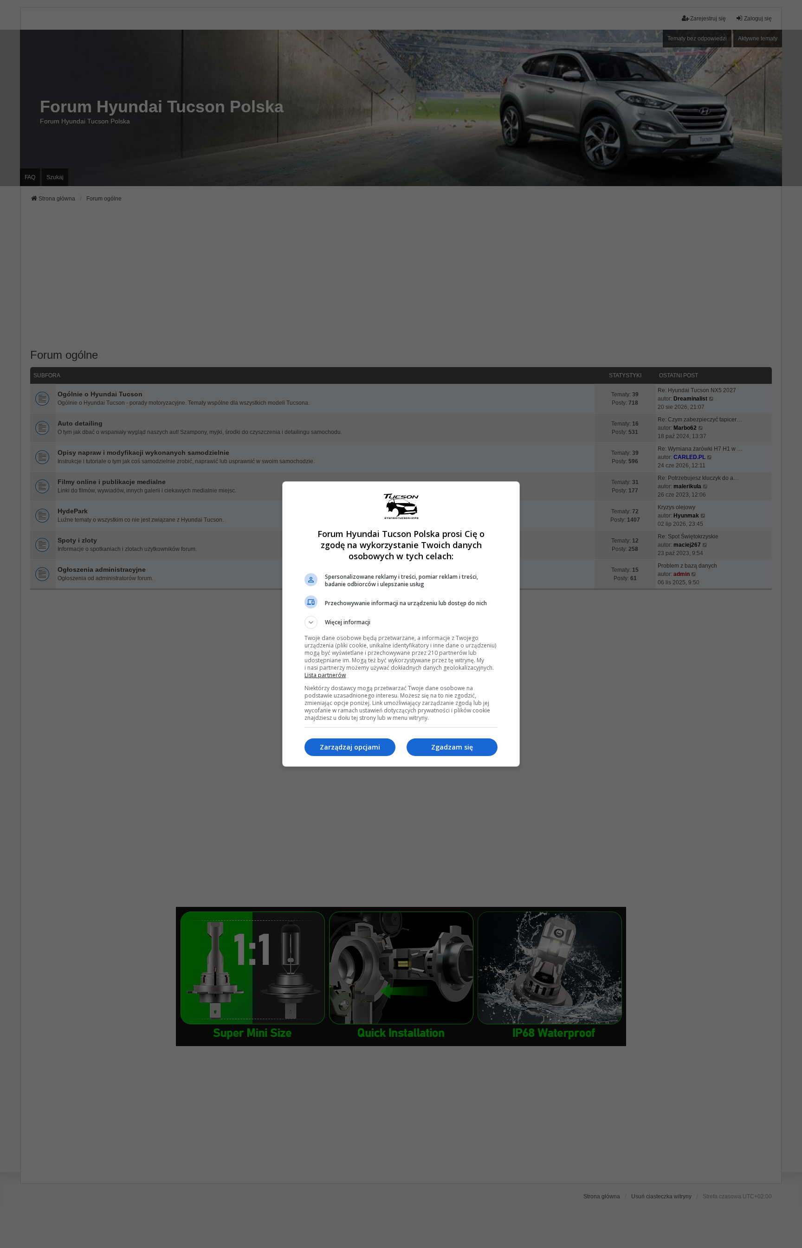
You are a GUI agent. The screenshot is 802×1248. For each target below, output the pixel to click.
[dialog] (401, 624)
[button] (401, 622)
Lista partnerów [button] (325, 675)
